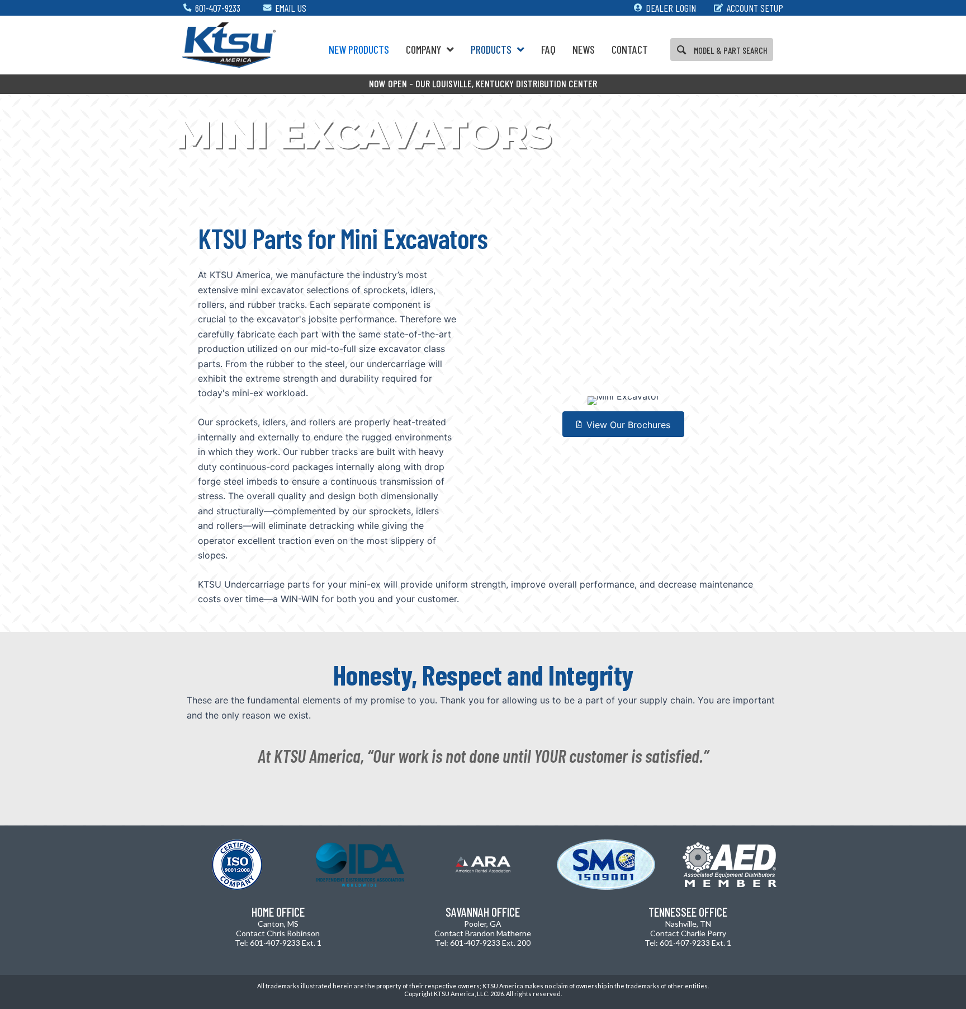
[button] (721, 50)
